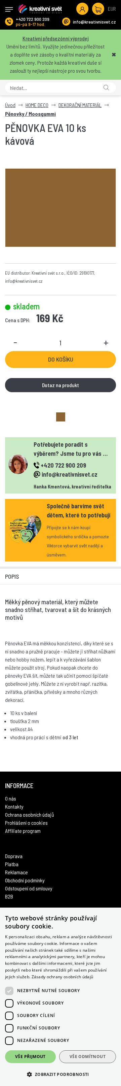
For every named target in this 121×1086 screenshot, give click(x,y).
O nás (10, 798)
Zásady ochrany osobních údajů (62, 977)
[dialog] (60, 997)
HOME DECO (37, 105)
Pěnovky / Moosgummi (30, 113)
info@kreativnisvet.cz (94, 22)
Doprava (14, 856)
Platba (11, 864)
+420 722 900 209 (32, 19)
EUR (112, 8)
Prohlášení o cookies (26, 822)
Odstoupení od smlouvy (28, 888)
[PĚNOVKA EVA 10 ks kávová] (60, 207)
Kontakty (14, 806)
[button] (60, 1074)
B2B (9, 896)
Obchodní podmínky (25, 880)
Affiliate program (23, 830)
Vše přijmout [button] (30, 1056)
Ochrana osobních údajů (29, 814)
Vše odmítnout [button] (88, 1056)
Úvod (10, 105)
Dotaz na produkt (60, 385)
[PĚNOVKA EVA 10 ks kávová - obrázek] (60, 417)
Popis (12, 576)
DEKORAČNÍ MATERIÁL (80, 105)
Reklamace (16, 872)
